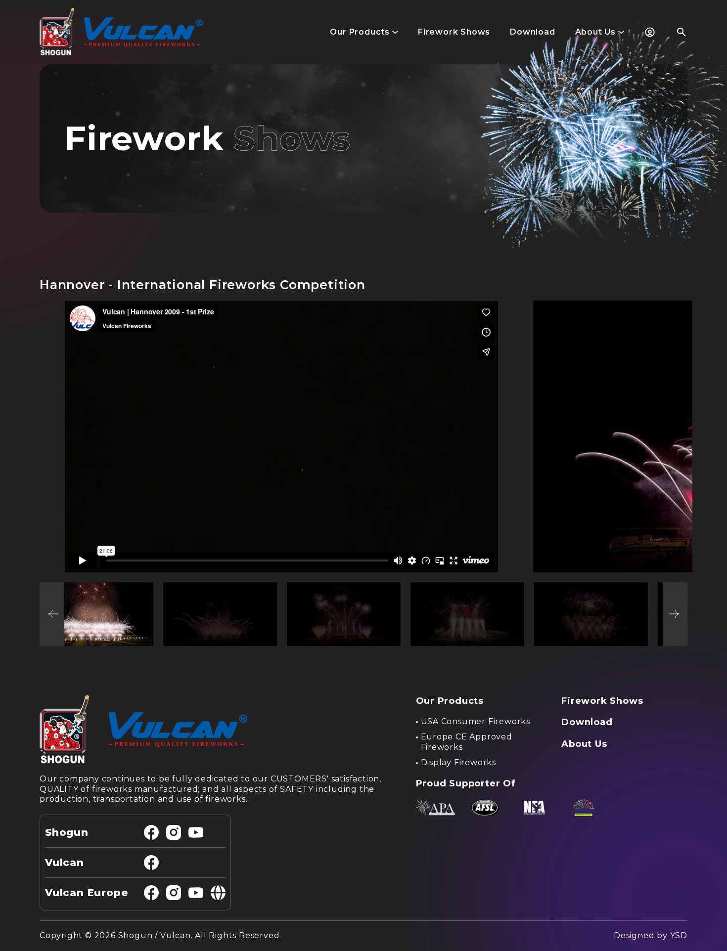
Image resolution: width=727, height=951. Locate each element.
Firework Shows (602, 700)
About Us (584, 743)
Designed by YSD (650, 935)
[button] (364, 32)
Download (586, 722)
